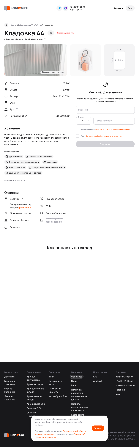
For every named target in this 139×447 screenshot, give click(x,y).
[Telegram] (59, 8)
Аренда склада (35, 384)
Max (118, 394)
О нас (74, 380)
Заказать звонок (124, 376)
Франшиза (118, 8)
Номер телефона (104, 120)
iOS (95, 376)
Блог (51, 376)
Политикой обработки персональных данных (112, 129)
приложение (24, 207)
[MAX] (65, 8)
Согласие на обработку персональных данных (104, 136)
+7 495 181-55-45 (77, 7)
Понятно (98, 428)
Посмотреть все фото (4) (54, 72)
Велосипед (52, 162)
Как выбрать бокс (58, 396)
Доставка (9, 376)
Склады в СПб (34, 408)
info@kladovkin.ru (125, 385)
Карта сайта (77, 414)
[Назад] (6, 25)
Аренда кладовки (36, 403)
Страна (81, 117)
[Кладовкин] (16, 8)
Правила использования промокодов (79, 407)
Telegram (120, 389)
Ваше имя (83, 109)
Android (97, 380)
